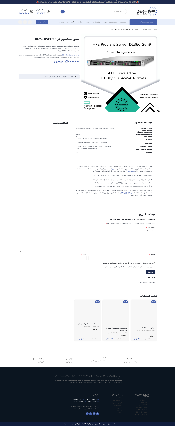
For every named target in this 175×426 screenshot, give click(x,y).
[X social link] (77, 69)
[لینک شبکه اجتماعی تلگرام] (20, 22)
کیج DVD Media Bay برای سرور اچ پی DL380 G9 (116, 329)
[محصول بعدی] (19, 29)
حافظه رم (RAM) (150, 331)
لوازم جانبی (124, 333)
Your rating (150, 227)
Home (155, 29)
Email (83, 254)
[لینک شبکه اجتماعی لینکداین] (73, 69)
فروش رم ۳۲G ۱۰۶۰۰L (148, 328)
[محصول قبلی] (23, 29)
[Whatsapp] (94, 413)
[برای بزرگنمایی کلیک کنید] (155, 108)
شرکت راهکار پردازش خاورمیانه (78, 424)
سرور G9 (135, 29)
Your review (150, 231)
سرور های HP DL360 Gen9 (70, 55)
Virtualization (130, 171)
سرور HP (143, 29)
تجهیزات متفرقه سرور (113, 333)
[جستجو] (63, 11)
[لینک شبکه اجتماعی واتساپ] (25, 22)
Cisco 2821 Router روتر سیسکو (88, 324)
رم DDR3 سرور (141, 331)
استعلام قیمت (42, 22)
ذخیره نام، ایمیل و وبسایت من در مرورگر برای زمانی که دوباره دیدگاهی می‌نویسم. (128, 263)
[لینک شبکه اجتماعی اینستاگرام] (30, 22)
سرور (149, 29)
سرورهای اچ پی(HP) (127, 193)
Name (152, 254)
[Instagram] (97, 413)
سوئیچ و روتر (95, 326)
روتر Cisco (87, 326)
